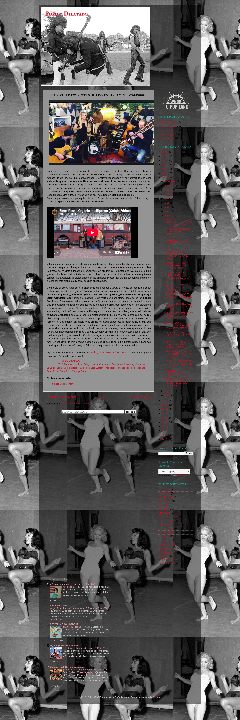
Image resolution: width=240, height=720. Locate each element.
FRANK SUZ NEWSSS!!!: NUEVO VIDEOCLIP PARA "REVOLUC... (178, 231)
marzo (168, 215)
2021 (165, 173)
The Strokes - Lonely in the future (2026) (82, 648)
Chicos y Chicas (166, 134)
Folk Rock (72, 368)
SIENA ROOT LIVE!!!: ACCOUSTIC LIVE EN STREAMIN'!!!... (176, 287)
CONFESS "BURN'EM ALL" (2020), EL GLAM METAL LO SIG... (178, 306)
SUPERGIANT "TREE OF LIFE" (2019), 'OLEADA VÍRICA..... (177, 335)
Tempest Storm (166, 563)
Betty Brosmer (165, 497)
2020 (60, 364)
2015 (165, 418)
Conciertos (104, 364)
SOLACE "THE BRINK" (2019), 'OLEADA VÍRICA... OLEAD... (175, 345)
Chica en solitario (167, 130)
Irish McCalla (165, 540)
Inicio (102, 397)
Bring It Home (91, 364)
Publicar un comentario (63, 384)
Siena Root (65, 371)
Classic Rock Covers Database (67, 667)
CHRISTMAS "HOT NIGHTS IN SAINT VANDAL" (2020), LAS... (178, 316)
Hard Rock (84, 368)
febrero (169, 391)
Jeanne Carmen (166, 552)
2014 (165, 422)
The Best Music (58, 605)
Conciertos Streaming (123, 364)
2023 (165, 164)
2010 (165, 439)
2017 (165, 409)
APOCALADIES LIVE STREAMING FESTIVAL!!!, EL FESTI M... (177, 276)
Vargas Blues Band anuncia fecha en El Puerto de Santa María (80, 608)
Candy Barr (164, 513)
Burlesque (163, 509)
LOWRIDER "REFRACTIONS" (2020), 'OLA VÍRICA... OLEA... (178, 222)
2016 (165, 413)
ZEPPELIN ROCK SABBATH (65, 624)
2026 (165, 152)
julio (167, 198)
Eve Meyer (163, 536)
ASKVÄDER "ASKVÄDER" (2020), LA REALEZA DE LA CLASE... (178, 297)
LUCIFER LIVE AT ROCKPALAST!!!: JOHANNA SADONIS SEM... (176, 255)
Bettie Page (164, 493)
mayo (168, 207)
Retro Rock (52, 371)
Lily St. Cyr (163, 556)
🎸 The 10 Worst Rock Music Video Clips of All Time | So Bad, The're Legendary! (85, 671)
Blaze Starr (164, 505)
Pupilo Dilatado (67, 13)
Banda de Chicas (167, 122)
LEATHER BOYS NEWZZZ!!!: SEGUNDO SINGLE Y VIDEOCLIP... (177, 325)
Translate (182, 475)
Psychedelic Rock (126, 368)
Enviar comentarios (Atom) (75, 403)
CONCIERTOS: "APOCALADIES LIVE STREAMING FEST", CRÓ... (176, 242)
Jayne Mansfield (166, 548)
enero (168, 395)
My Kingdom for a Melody (64, 645)
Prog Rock (109, 368)
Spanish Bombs (166, 138)
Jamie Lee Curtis (167, 544)
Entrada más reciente (62, 397)
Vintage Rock (79, 371)
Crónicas (61, 368)
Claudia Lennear (167, 520)
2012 (165, 430)
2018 (165, 405)
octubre (169, 190)
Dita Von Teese (166, 532)
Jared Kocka (69, 587)
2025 (165, 156)
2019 (165, 400)
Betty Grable (164, 501)
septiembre (171, 194)
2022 (165, 169)
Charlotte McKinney (168, 516)
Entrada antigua (140, 397)
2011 (165, 435)
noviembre (170, 185)
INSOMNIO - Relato (72, 627)
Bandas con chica (73, 364)
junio (167, 203)
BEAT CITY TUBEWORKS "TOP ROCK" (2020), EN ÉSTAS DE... (178, 364)
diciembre (170, 181)
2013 (165, 426)
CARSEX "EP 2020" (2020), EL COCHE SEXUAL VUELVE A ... (178, 383)
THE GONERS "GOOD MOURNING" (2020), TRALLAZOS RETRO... (177, 265)
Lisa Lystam (97, 368)
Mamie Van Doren (167, 559)
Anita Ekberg (165, 489)
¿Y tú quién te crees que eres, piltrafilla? (72, 584)
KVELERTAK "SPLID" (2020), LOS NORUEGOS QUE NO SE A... (178, 373)
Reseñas (140, 368)
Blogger (156, 697)
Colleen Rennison (167, 524)
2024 (165, 160)
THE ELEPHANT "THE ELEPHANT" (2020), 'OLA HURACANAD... (178, 354)
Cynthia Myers (165, 528)
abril (167, 211)
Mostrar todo (113, 690)
